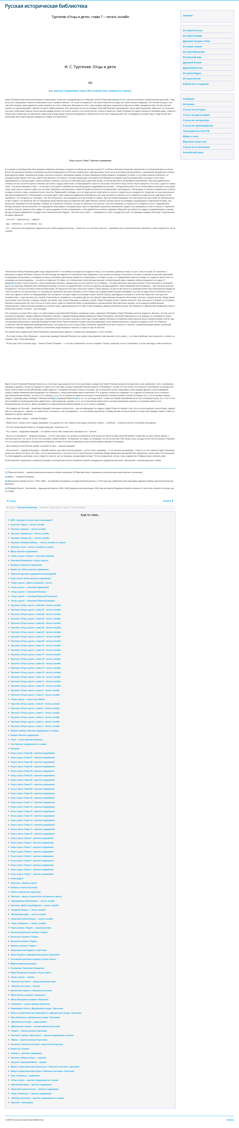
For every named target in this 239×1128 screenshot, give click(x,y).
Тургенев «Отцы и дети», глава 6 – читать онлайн (35, 703)
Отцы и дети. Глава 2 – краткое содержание (32, 869)
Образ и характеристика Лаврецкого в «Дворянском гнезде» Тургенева (46, 1012)
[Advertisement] (79, 42)
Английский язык (193, 152)
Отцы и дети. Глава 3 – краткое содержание (32, 865)
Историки (188, 104)
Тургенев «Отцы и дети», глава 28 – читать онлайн (36, 605)
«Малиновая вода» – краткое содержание (31, 1084)
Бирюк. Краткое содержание (25, 735)
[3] (54, 398)
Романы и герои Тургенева (24, 887)
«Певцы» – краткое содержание (26, 1053)
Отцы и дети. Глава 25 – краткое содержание (33, 766)
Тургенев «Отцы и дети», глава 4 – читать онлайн (35, 712)
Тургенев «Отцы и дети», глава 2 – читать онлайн (35, 721)
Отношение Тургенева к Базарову (27, 968)
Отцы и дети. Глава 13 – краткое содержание (33, 820)
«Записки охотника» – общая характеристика (33, 981)
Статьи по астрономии (196, 147)
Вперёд (167, 500)
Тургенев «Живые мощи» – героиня (28, 1057)
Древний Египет (192, 62)
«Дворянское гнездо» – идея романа (29, 1021)
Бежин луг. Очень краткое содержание (30, 569)
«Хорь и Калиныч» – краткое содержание (31, 1093)
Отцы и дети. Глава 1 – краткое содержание (32, 874)
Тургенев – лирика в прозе (24, 882)
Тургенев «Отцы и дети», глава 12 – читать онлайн (36, 676)
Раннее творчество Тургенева (26, 891)
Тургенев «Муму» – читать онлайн (27, 524)
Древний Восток (192, 68)
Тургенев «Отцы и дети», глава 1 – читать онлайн (35, 726)
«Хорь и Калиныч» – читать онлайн (28, 923)
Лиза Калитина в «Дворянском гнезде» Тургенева (35, 1017)
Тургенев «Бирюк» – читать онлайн (28, 529)
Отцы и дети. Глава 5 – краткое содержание (32, 856)
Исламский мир (192, 57)
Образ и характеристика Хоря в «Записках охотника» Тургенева (42, 1071)
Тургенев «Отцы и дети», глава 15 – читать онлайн (36, 663)
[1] (121, 99)
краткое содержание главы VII (72, 90)
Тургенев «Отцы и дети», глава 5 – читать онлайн (35, 708)
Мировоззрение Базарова (23, 963)
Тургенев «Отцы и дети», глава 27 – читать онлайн (36, 609)
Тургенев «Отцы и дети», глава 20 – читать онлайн (36, 641)
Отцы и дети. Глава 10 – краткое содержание (33, 833)
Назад (12, 500)
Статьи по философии (196, 115)
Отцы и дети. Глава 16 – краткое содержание (33, 806)
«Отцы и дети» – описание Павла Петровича (33, 600)
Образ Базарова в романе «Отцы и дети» (31, 972)
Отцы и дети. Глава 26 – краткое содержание (33, 762)
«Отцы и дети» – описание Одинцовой (30, 587)
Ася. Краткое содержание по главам (28, 744)
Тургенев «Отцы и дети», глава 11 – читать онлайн (36, 681)
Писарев (15, 748)
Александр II (17, 878)
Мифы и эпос (191, 136)
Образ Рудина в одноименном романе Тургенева (35, 954)
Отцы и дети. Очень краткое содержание (31, 578)
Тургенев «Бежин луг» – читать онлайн (30, 537)
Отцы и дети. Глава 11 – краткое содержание (33, 829)
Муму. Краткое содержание (24, 551)
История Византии (194, 52)
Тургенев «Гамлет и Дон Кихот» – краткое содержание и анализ (42, 1035)
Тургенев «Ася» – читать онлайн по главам (32, 546)
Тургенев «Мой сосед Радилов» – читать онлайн (35, 905)
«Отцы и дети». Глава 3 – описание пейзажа (32, 555)
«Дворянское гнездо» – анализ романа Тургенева (35, 1026)
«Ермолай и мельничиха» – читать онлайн (32, 918)
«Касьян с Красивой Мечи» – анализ (28, 1062)
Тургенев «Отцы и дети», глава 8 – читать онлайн (35, 694)
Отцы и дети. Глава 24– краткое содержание (32, 770)
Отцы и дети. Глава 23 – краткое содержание (33, 775)
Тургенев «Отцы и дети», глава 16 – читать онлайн (36, 658)
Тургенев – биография (22, 1102)
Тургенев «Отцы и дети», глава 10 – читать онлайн (36, 685)
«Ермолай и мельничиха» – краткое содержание (35, 1089)
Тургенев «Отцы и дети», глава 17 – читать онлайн (36, 654)
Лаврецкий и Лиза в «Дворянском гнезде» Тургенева (37, 1008)
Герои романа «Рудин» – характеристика (31, 927)
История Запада (192, 35)
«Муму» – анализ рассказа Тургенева (29, 1039)
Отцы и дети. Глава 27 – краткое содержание (33, 757)
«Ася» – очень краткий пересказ (26, 739)
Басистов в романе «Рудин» (25, 936)
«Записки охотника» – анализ (25, 986)
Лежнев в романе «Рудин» (24, 945)
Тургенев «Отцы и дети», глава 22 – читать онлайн (36, 632)
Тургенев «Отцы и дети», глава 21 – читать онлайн (36, 636)
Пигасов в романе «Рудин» (24, 941)
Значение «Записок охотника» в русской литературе (37, 1044)
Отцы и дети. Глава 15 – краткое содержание (33, 811)
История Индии (192, 73)
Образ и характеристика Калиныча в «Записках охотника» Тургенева (45, 1066)
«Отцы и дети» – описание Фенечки (28, 591)
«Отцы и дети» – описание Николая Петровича (34, 596)
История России (192, 30)
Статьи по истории (194, 109)
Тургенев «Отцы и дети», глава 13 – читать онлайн (36, 672)
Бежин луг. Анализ (20, 1048)
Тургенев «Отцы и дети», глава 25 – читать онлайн (36, 618)
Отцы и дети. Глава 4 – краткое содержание (32, 860)
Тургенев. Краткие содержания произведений (33, 573)
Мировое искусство (195, 141)
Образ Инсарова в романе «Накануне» (30, 999)
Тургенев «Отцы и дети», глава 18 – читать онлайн (36, 650)
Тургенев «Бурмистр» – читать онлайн (30, 533)
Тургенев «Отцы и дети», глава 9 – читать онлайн (35, 690)
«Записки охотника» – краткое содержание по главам (37, 1098)
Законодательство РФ (196, 131)
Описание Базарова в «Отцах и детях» (30, 560)
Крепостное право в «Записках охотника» (31, 990)
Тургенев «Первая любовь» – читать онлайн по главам (38, 542)
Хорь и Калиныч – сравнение (25, 1075)
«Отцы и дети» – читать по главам (28, 699)
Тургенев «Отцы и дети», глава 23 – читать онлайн (36, 627)
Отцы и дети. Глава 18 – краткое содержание (33, 797)
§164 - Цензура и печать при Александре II (31, 520)
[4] (77, 398)
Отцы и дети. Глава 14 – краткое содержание (33, 815)
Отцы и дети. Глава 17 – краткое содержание (33, 802)
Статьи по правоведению (198, 125)
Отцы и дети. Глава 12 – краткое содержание (33, 824)
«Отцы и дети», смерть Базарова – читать (31, 582)
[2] (13, 283)
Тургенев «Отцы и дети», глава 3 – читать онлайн (35, 717)
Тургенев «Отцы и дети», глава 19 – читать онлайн (36, 645)
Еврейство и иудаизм (196, 84)
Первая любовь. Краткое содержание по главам (35, 730)
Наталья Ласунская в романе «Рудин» (29, 932)
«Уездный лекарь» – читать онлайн (28, 909)
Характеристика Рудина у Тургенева (29, 950)
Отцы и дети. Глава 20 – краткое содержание (33, 788)
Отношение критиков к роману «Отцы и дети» (33, 959)
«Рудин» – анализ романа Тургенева (29, 1030)
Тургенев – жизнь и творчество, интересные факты (36, 896)
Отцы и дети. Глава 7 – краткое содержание (32, 847)
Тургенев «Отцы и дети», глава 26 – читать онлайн (36, 614)
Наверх (230, 1119)
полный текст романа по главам (111, 90)
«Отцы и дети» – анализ (22, 977)
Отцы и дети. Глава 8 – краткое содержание (32, 842)
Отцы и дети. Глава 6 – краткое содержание (32, 851)
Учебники (188, 99)
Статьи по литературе (196, 120)
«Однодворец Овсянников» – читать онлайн (33, 900)
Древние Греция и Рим (196, 41)
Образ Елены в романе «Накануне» (28, 994)
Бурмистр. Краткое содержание (26, 564)
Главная (188, 15)
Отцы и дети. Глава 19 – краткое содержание (33, 793)
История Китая (191, 78)
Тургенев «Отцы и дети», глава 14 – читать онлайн (36, 667)
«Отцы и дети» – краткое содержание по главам (34, 1080)
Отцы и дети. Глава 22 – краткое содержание (33, 779)
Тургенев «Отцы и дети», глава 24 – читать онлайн (36, 623)
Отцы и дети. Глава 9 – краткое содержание (32, 838)
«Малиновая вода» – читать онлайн (28, 914)
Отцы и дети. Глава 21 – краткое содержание (33, 784)
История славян (192, 46)
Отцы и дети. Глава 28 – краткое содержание (33, 753)
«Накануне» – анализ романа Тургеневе (30, 1003)
